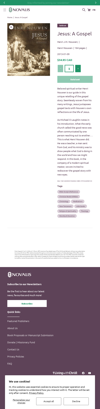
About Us (12, 328)
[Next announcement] (96, 3)
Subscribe (27, 303)
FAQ (9, 363)
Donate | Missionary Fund (21, 342)
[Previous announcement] (4, 3)
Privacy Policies (15, 356)
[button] (4, 9)
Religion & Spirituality (67, 211)
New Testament (65, 206)
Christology (63, 201)
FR (94, 9)
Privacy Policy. (36, 392)
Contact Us (13, 349)
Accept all (49, 401)
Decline (76, 401)
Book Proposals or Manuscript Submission (30, 335)
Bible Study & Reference (68, 192)
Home (9, 17)
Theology (84, 211)
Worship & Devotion (67, 216)
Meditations (77, 201)
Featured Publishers (18, 321)
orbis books (80, 206)
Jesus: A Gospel (21, 17)
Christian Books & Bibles (68, 196)
